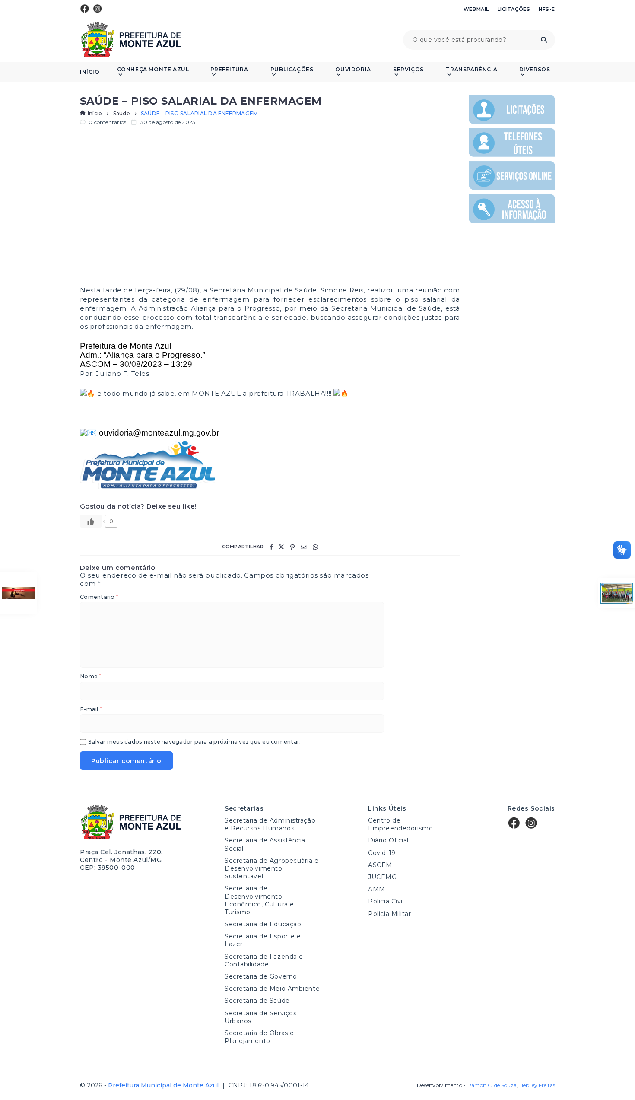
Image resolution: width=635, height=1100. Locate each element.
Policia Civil (386, 901)
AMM (376, 889)
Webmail (476, 9)
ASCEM (380, 865)
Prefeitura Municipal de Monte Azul (130, 39)
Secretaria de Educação (263, 924)
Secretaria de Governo (261, 976)
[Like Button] (91, 521)
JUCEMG (382, 877)
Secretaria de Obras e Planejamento (259, 1037)
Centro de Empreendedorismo (400, 824)
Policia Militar (389, 914)
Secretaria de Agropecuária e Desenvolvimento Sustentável (272, 868)
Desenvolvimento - (466, 1085)
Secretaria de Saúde (257, 1001)
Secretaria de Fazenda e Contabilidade (264, 960)
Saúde (121, 113)
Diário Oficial (388, 840)
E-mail (91, 709)
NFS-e (547, 9)
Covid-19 (381, 853)
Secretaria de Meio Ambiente (272, 988)
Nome (90, 677)
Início (90, 72)
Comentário (99, 597)
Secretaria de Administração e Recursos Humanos (270, 824)
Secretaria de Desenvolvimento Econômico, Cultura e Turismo (259, 900)
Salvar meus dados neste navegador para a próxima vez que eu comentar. (194, 742)
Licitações (514, 9)
